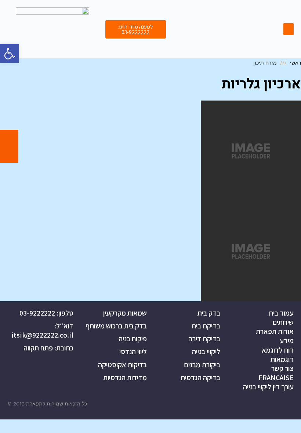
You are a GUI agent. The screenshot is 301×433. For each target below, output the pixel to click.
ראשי (295, 63)
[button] (135, 29)
